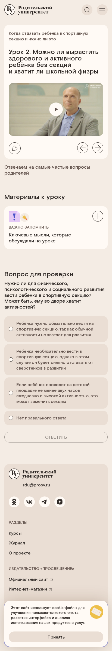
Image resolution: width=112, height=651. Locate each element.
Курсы (15, 532)
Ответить (56, 437)
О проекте (19, 552)
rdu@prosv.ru (36, 484)
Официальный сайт (28, 579)
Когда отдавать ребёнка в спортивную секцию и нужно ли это (48, 35)
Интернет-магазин (28, 588)
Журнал (17, 542)
